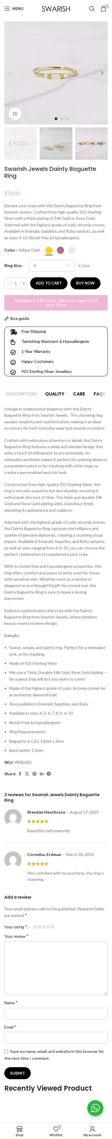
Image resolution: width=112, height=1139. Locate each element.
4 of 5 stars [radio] (48, 927)
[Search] (92, 8)
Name (11, 1002)
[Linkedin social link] (41, 774)
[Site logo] (56, 8)
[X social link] (27, 774)
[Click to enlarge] (15, 113)
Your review (16, 936)
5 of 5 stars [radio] (52, 927)
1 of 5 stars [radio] (35, 927)
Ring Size (12, 265)
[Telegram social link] (49, 774)
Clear (86, 266)
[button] (10, 73)
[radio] (49, 250)
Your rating (15, 926)
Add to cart (49, 283)
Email (10, 1026)
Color (9, 250)
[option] (56, 118)
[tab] (21, 394)
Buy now (85, 283)
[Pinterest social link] (34, 774)
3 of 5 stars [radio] (44, 927)
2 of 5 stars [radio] (39, 927)
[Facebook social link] (19, 774)
